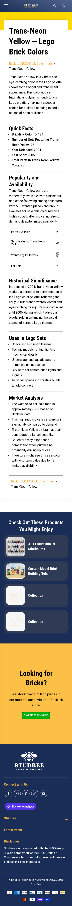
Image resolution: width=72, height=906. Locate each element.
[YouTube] (43, 793)
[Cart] (63, 5)
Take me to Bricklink (36, 715)
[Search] (54, 5)
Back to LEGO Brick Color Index (31, 64)
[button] (6, 6)
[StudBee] (36, 6)
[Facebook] (8, 793)
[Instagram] (17, 793)
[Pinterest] (26, 793)
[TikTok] (34, 793)
